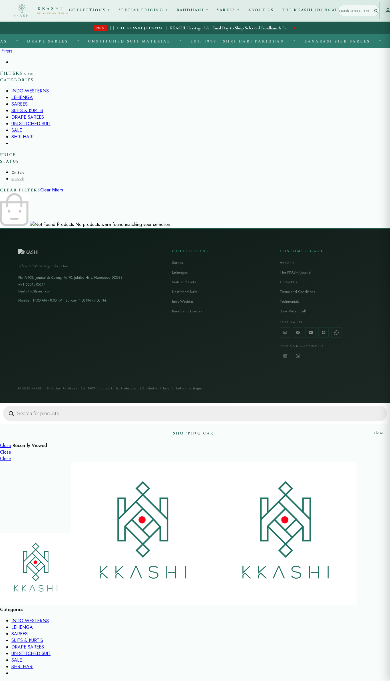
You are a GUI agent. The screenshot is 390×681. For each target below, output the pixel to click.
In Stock (17, 179)
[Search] (376, 10)
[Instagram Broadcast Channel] (285, 356)
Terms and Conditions (297, 291)
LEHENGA (22, 97)
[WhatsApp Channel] (298, 356)
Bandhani (192, 10)
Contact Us (288, 282)
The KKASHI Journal (310, 10)
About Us (261, 10)
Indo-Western (182, 301)
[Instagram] (285, 332)
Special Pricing (143, 10)
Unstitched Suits (184, 291)
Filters (6, 51)
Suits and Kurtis (184, 282)
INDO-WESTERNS (30, 91)
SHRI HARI (22, 137)
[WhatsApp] (336, 332)
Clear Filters (51, 190)
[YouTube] (310, 332)
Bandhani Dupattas (187, 311)
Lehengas (180, 272)
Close (28, 73)
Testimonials (289, 301)
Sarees (228, 10)
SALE (16, 130)
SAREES (19, 104)
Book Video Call (293, 311)
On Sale (17, 172)
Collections (89, 10)
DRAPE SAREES (27, 117)
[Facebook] (298, 332)
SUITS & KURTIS (27, 110)
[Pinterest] (323, 332)
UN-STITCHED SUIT (31, 123)
